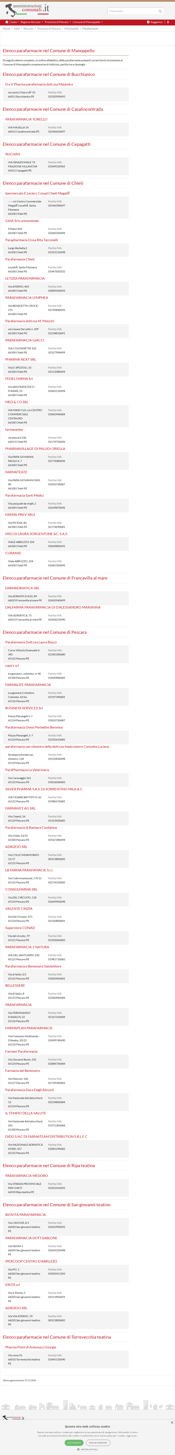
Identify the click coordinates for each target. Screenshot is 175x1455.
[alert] (87, 1437)
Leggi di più (131, 1435)
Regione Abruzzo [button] (31, 22)
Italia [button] (14, 22)
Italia (17, 28)
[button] (87, 1449)
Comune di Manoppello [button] (87, 22)
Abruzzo (28, 28)
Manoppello (71, 28)
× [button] (172, 1422)
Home (6, 28)
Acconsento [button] (74, 1442)
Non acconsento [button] (98, 1442)
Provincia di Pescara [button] (57, 22)
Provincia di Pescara (49, 28)
